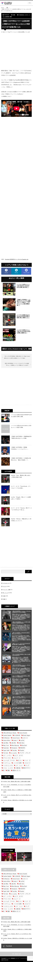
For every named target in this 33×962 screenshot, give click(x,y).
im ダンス (25, 738)
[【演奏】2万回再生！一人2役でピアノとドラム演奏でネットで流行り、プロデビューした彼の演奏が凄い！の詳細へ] (9, 311)
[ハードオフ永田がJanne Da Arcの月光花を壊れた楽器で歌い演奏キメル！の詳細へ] (9, 326)
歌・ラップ (5, 592)
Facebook (9, 946)
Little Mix (13, 743)
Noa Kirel (24, 745)
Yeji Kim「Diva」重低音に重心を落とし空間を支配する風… (21, 476)
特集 (4, 599)
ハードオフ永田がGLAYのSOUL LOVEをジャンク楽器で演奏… (21, 426)
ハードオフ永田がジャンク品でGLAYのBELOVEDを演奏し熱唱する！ (23, 331)
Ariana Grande (23, 733)
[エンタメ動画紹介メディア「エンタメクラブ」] (12, 3)
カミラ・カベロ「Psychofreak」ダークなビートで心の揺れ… (21, 487)
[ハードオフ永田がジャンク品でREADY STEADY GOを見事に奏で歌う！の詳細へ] (9, 296)
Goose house (16, 738)
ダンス (4, 586)
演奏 (7, 7)
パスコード (27, 763)
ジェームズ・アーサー (9, 760)
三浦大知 (17, 768)
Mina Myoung (15, 745)
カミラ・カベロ (18, 755)
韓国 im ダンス (16, 770)
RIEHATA (22, 748)
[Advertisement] (16, 51)
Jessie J (15, 740)
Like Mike (5, 743)
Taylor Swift (6, 750)
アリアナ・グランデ (25, 753)
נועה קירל (5, 753)
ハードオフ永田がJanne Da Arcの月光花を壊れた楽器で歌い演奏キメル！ (23, 316)
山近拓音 (7, 16)
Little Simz (21, 743)
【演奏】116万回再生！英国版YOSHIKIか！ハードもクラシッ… (20, 448)
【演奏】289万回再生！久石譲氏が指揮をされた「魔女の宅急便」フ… (21, 459)
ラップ (27, 765)
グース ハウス (7, 758)
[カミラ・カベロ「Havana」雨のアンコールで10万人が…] (8, 856)
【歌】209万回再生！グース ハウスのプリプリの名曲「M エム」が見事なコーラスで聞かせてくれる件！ (16, 364)
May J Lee (6, 745)
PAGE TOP (18, 954)
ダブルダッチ (6, 583)
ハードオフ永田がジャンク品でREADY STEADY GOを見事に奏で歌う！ (23, 286)
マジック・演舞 (6, 589)
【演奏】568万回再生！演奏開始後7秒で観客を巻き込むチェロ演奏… (21, 437)
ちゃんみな (14, 753)
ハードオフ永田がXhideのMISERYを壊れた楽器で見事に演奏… (21, 415)
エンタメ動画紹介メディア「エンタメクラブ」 (18, 958)
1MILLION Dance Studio (9, 733)
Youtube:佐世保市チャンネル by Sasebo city (16, 259)
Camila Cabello (7, 735)
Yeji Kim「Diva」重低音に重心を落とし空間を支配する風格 (16, 781)
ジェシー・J (16, 758)
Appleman (21, 14)
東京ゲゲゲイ (26, 768)
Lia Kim (22, 740)
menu (30, 2)
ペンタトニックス (8, 765)
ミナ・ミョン (19, 765)
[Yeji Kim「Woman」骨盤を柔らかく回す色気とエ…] (24, 856)
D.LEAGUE (17, 735)
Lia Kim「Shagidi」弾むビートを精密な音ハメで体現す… (21, 498)
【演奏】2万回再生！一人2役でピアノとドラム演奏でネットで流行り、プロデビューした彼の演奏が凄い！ (23, 302)
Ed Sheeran (6, 738)
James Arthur (6, 740)
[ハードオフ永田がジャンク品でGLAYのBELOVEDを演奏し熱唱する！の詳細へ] (9, 341)
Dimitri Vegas (26, 735)
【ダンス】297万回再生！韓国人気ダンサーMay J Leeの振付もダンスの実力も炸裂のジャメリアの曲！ (17, 357)
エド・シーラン (7, 755)
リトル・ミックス (8, 768)
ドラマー (26, 14)
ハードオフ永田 (17, 763)
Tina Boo (14, 750)
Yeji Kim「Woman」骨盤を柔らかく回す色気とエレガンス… (21, 519)
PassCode (6, 748)
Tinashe (22, 750)
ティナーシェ (6, 763)
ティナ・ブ (27, 760)
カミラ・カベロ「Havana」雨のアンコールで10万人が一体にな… (21, 508)
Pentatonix (14, 748)
